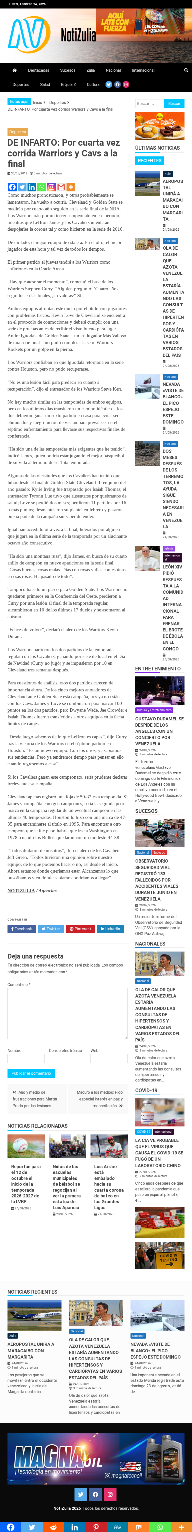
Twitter (53, 929)
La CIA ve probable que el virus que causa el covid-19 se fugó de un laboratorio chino (159, 1153)
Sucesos (68, 70)
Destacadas (38, 70)
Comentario (19, 984)
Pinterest (82, 929)
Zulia (90, 70)
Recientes (150, 160)
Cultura (93, 84)
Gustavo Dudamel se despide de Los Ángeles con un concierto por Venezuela (159, 731)
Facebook (23, 929)
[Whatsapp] (41, 187)
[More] (70, 187)
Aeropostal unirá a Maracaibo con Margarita (173, 200)
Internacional (143, 70)
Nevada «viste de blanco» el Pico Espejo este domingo (173, 403)
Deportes (20, 84)
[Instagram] (51, 187)
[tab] (149, 160)
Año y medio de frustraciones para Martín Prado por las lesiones (34, 1099)
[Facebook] (12, 187)
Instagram (110, 1494)
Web (94, 1050)
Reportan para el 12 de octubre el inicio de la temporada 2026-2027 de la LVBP (26, 1184)
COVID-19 (146, 1090)
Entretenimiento (158, 669)
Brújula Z (68, 84)
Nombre (15, 1050)
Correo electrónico (65, 1050)
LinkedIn (112, 929)
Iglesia (169, 548)
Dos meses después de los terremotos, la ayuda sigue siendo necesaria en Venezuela (173, 489)
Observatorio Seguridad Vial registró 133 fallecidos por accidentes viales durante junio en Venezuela (156, 879)
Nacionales (150, 944)
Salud (45, 84)
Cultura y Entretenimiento (154, 710)
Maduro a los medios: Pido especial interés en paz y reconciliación (100, 1099)
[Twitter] (22, 187)
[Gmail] (61, 187)
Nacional (113, 70)
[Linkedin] (32, 187)
